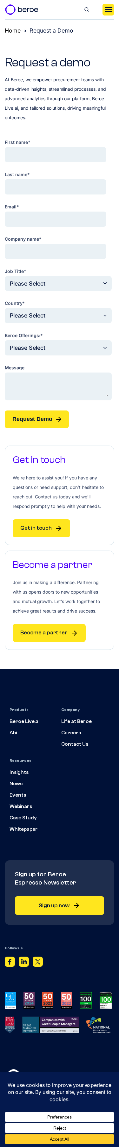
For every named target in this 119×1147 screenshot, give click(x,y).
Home (13, 30)
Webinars (21, 806)
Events (18, 795)
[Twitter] (38, 963)
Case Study (23, 818)
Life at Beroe (76, 721)
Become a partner (43, 632)
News (16, 783)
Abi (13, 733)
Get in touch (36, 528)
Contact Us (74, 744)
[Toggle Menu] (108, 9)
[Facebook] (10, 963)
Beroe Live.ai (24, 721)
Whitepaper (24, 829)
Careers (71, 733)
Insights (19, 772)
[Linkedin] (24, 963)
